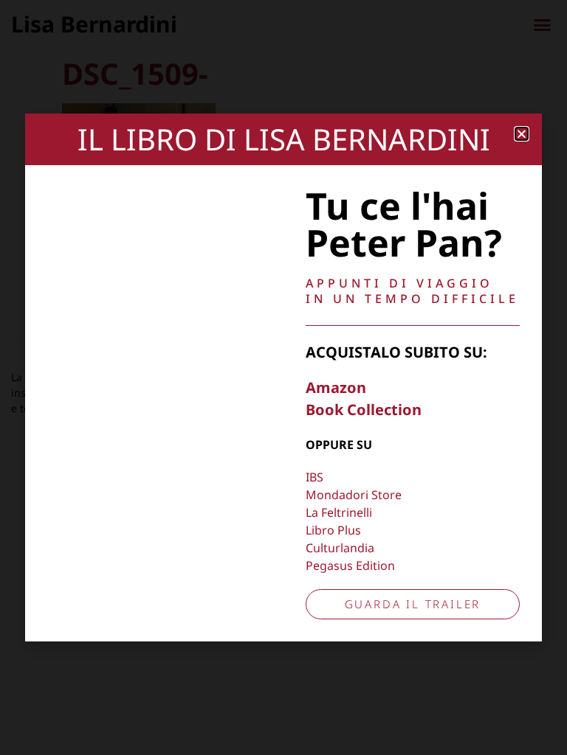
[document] (283, 377)
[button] (521, 133)
